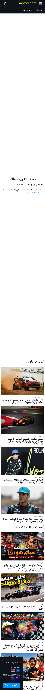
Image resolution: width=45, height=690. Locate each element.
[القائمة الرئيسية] (41, 3)
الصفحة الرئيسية (33, 193)
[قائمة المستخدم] (4, 3)
